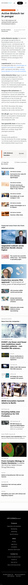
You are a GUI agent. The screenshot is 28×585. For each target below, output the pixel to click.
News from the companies (10, 321)
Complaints (14, 547)
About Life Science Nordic (14, 565)
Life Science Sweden (9, 10)
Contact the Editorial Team (14, 557)
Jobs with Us (14, 562)
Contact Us (14, 559)
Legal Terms (14, 544)
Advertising (14, 531)
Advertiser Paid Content (14, 549)
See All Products (14, 534)
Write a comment (21, 162)
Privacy (14, 541)
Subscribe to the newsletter (14, 526)
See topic (21, 153)
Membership (14, 529)
